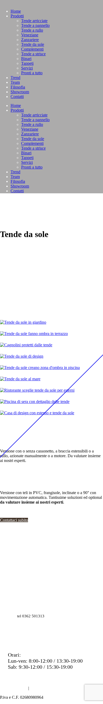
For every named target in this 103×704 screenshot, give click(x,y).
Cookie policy (43, 688)
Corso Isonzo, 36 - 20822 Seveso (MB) (46, 581)
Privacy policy (13, 688)
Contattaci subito (14, 520)
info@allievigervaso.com (34, 597)
